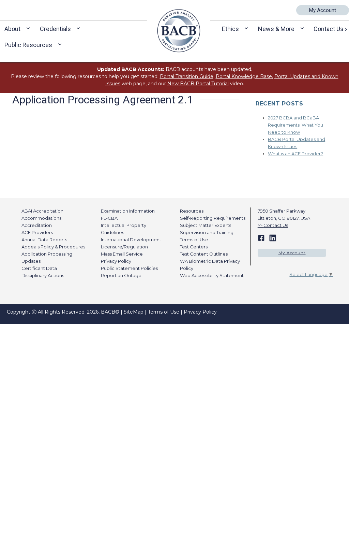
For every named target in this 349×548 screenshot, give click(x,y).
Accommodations (41, 218)
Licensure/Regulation (124, 246)
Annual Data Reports (44, 239)
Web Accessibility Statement (212, 275)
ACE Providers (37, 232)
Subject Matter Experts (205, 225)
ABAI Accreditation (42, 211)
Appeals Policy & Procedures (53, 246)
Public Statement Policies (129, 268)
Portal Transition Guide (186, 76)
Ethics (230, 28)
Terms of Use (194, 239)
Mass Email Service (122, 254)
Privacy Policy (116, 261)
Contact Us (275, 225)
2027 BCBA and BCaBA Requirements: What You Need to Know (295, 125)
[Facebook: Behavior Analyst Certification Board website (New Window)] (261, 237)
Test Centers (194, 246)
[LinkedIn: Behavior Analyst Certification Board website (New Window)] (272, 237)
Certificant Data (39, 268)
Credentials (55, 28)
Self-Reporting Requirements (212, 218)
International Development (131, 239)
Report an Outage (121, 275)
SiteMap (133, 312)
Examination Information (128, 211)
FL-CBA (109, 218)
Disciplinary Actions (42, 275)
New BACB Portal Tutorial (198, 84)
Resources (191, 211)
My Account (322, 10)
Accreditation (36, 225)
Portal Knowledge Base (244, 76)
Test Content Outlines (204, 254)
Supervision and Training (206, 232)
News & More (276, 28)
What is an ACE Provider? (295, 153)
